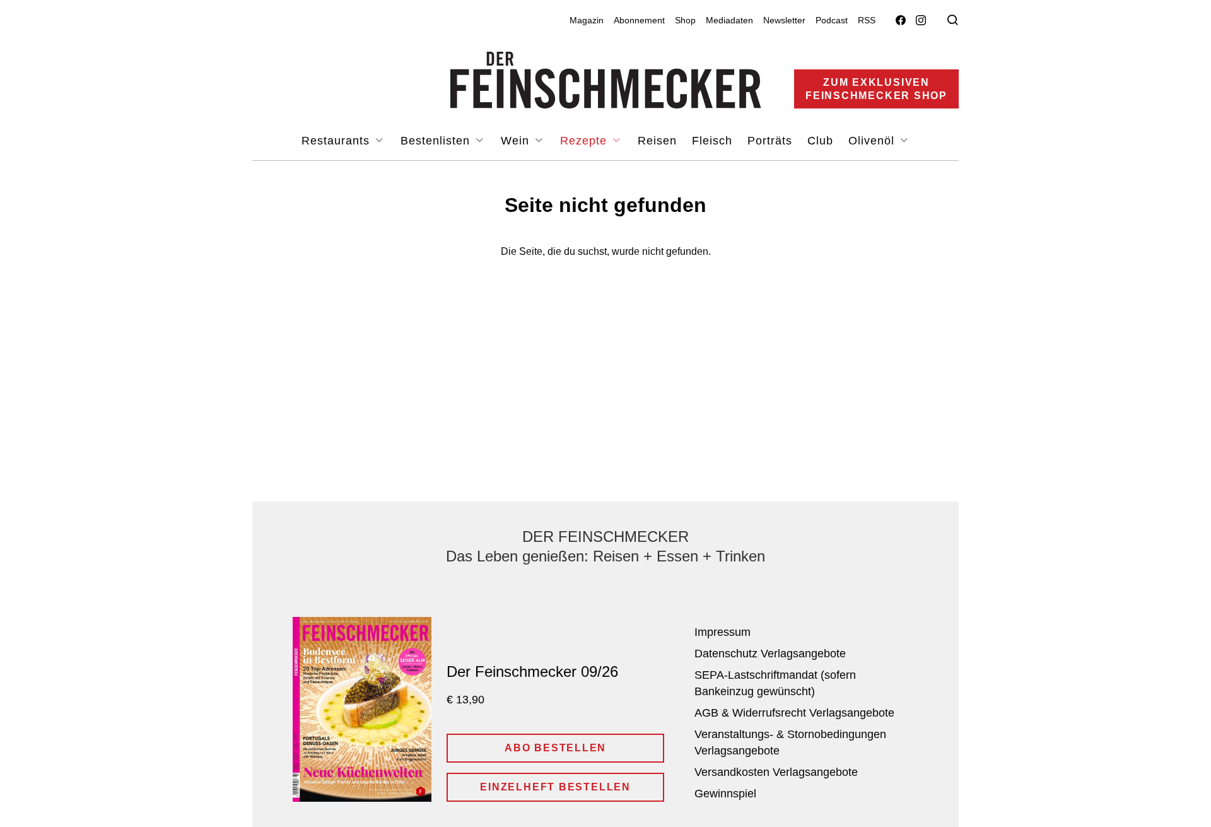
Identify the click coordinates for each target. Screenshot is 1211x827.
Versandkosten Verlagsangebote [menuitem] (776, 772)
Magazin (587, 20)
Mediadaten (729, 20)
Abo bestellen (555, 747)
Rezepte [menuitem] (585, 140)
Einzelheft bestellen (555, 787)
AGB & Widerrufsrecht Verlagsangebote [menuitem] (794, 713)
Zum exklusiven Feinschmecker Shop (876, 89)
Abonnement (639, 20)
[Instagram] (921, 20)
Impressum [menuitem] (722, 632)
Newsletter (784, 20)
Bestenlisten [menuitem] (437, 140)
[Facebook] (901, 20)
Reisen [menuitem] (657, 140)
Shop (685, 20)
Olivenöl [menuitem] (873, 140)
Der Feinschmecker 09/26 (532, 671)
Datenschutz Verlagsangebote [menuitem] (770, 653)
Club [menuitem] (820, 140)
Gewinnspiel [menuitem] (725, 793)
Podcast (832, 20)
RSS (866, 20)
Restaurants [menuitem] (337, 140)
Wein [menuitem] (517, 140)
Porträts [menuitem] (769, 140)
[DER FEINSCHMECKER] (605, 80)
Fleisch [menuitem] (712, 140)
